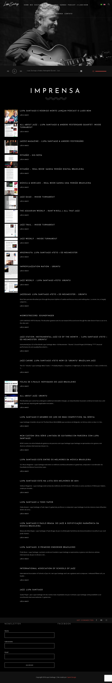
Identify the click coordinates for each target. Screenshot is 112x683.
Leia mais (24, 115)
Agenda (63, 5)
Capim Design (71, 677)
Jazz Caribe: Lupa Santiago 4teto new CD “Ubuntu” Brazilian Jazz (58, 361)
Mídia (49, 5)
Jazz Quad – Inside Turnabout (37, 197)
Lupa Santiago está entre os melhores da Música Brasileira (55, 460)
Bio (31, 5)
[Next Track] (21, 71)
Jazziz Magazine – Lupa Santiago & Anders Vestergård (52, 141)
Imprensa (59, 14)
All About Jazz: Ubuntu (33, 396)
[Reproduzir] (14, 71)
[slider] (100, 71)
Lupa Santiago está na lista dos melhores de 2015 (49, 481)
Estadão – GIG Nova (31, 155)
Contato (69, 14)
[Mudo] (93, 71)
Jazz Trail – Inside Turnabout (37, 225)
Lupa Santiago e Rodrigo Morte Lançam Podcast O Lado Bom (55, 111)
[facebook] (96, 620)
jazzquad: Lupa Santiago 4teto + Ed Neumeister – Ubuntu (53, 294)
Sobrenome (9, 642)
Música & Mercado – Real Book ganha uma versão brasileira (55, 183)
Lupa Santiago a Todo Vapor (36, 502)
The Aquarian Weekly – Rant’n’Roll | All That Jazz (50, 211)
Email (6, 652)
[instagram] (106, 620)
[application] (56, 71)
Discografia (39, 5)
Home (26, 5)
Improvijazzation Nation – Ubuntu (40, 267)
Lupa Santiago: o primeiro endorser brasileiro (47, 547)
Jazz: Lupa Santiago (31, 590)
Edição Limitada (46, 14)
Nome (7, 631)
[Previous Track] (8, 71)
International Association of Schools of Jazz (47, 568)
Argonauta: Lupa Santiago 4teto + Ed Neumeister (49, 253)
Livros (55, 5)
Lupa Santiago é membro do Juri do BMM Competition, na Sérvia (57, 417)
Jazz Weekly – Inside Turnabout (38, 239)
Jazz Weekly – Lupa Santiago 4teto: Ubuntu (45, 280)
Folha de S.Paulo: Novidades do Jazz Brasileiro (48, 382)
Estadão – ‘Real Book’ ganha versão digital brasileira (52, 169)
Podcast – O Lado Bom (78, 5)
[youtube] (101, 620)
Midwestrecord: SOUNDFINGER (37, 316)
